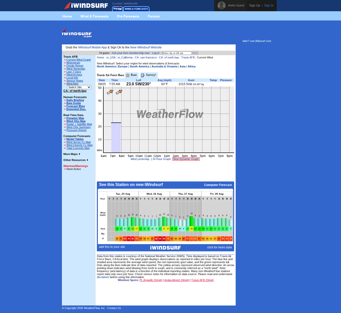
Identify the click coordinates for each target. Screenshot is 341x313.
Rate (133, 75)
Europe (123, 66)
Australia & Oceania (164, 66)
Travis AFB (188, 57)
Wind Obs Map (76, 121)
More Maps (70, 154)
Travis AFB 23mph (202, 280)
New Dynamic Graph (185, 158)
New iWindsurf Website (146, 47)
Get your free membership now (131, 52)
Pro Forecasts (128, 16)
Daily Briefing (75, 100)
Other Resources (74, 159)
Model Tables (75, 139)
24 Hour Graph (162, 158)
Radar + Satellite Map (79, 124)
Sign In (269, 5)
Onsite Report (74, 65)
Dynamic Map (75, 118)
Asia (182, 66)
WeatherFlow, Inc (94, 308)
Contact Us (114, 308)
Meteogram (73, 62)
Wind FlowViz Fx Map (79, 145)
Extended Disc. (76, 109)
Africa (191, 66)
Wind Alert (72, 83)
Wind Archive (74, 74)
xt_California (125, 57)
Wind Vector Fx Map (78, 142)
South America (139, 66)
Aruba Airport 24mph (176, 280)
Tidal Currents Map (78, 148)
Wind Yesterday (75, 68)
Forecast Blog (75, 106)
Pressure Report (76, 130)
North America (106, 66)
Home (67, 16)
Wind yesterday (140, 158)
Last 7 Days (73, 71)
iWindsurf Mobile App (92, 47)
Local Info (72, 77)
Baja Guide (73, 103)
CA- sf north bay (169, 57)
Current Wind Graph (78, 59)
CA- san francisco (146, 57)
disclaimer (103, 277)
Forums (154, 16)
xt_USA (110, 57)
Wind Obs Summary (78, 127)
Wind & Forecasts (94, 16)
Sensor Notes (74, 80)
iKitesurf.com (263, 40)
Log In (156, 52)
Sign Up (254, 5)
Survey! (150, 75)
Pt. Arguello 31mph (151, 280)
